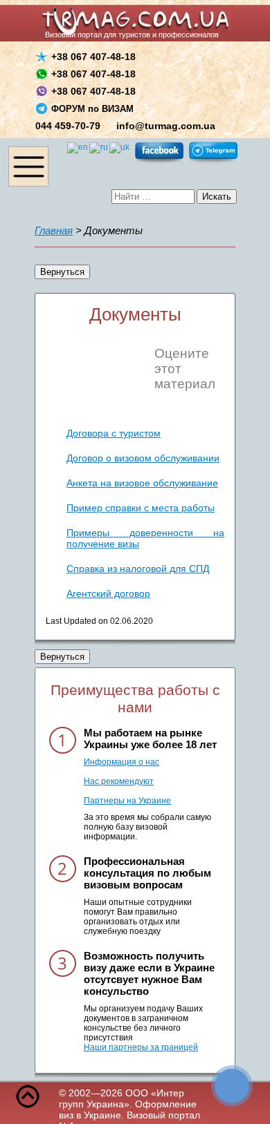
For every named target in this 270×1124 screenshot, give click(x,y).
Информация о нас (121, 762)
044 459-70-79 (67, 125)
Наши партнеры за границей (141, 1047)
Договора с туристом (113, 433)
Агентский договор (108, 593)
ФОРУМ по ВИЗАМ (92, 109)
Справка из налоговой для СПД (137, 568)
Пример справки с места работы (140, 507)
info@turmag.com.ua (165, 125)
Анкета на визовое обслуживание (142, 482)
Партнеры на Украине (127, 801)
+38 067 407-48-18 (93, 56)
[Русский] (99, 147)
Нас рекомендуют (119, 781)
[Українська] (120, 147)
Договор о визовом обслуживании (142, 458)
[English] (78, 147)
